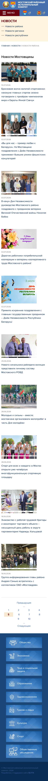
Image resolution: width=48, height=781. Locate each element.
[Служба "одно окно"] (26, 13)
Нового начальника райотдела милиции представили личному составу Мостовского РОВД (23, 368)
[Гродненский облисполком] (41, 13)
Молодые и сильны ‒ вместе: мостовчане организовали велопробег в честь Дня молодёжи (23, 419)
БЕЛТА (31, 773)
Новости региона (14, 30)
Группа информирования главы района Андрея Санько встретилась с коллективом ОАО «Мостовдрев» (22, 581)
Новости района (14, 26)
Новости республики (16, 35)
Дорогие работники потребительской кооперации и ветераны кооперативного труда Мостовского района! (23, 259)
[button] (5, 13)
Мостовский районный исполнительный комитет (31, 4)
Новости (15, 46)
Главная (5, 46)
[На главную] (6, 4)
